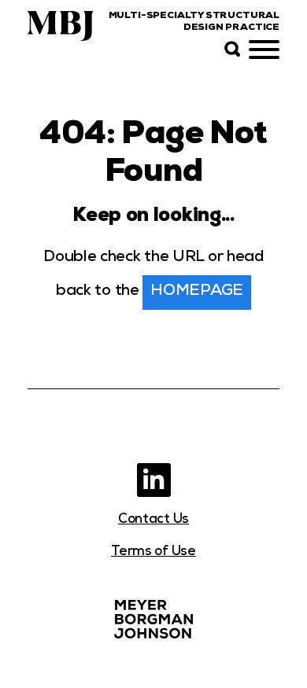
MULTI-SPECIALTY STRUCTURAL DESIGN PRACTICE (194, 22)
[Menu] (264, 50)
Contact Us (153, 520)
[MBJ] (153, 619)
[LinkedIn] (154, 480)
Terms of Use (153, 552)
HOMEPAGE (196, 292)
